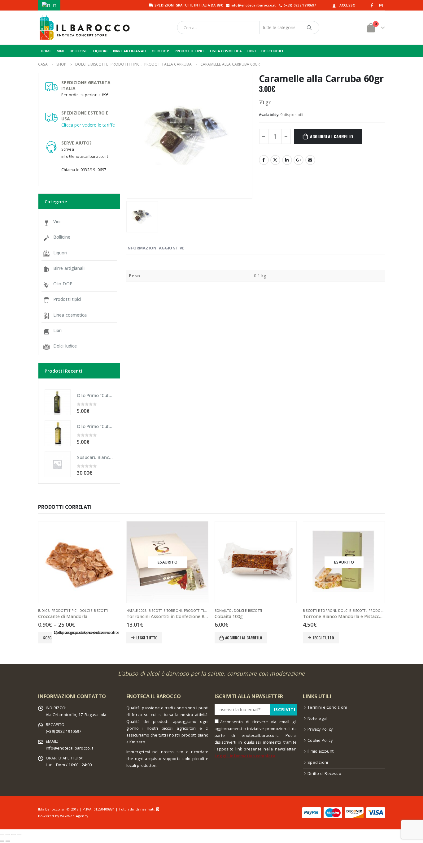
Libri (57, 330)
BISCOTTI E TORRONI (165, 610)
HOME (46, 51)
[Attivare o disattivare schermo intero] (13, 834)
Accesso (347, 5)
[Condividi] (8, 834)
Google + (298, 160)
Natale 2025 (136, 610)
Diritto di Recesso (324, 773)
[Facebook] (372, 5)
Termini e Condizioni (327, 707)
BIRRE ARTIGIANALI (129, 51)
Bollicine (61, 237)
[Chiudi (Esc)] (2, 834)
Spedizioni (317, 762)
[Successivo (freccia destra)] (8, 841)
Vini (56, 221)
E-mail (310, 160)
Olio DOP (62, 284)
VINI (60, 51)
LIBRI (251, 51)
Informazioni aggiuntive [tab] (155, 248)
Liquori (60, 253)
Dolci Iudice (65, 346)
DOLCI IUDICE (272, 51)
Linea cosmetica (70, 315)
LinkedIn (287, 160)
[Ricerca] (309, 27)
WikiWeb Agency (74, 816)
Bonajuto (223, 610)
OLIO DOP (160, 51)
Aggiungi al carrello (331, 136)
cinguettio (275, 160)
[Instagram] (381, 5)
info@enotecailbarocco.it (69, 748)
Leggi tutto (146, 637)
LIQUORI (100, 51)
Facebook (264, 160)
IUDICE (43, 610)
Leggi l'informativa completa (245, 756)
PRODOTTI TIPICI (189, 51)
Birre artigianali (69, 268)
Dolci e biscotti (94, 610)
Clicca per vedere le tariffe (88, 125)
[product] (58, 402)
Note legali (317, 718)
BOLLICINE (79, 51)
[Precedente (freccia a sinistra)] (2, 841)
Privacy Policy (320, 729)
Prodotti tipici (67, 299)
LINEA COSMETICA (226, 51)
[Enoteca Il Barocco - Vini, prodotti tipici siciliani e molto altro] (84, 27)
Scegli (47, 637)
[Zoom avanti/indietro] (19, 834)
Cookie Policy (320, 740)
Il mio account (320, 751)
